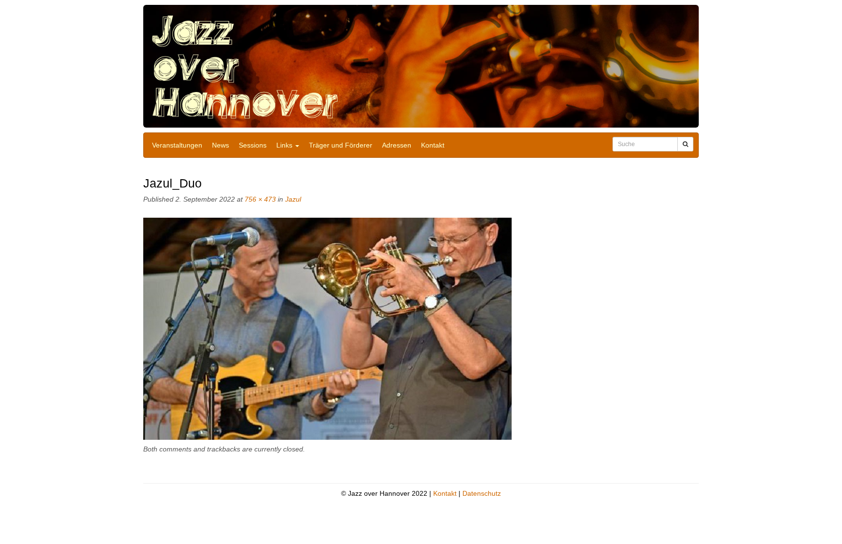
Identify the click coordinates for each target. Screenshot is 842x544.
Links (285, 145)
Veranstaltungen (177, 145)
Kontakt (432, 145)
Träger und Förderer (340, 145)
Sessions (253, 145)
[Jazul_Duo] (327, 329)
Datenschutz (481, 493)
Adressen (396, 145)
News (220, 145)
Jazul (293, 199)
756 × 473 (260, 199)
